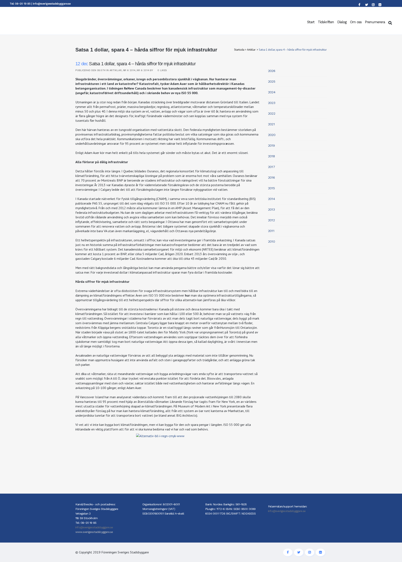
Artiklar (251, 49)
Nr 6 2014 (129, 70)
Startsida (239, 49)
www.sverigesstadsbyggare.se (94, 532)
